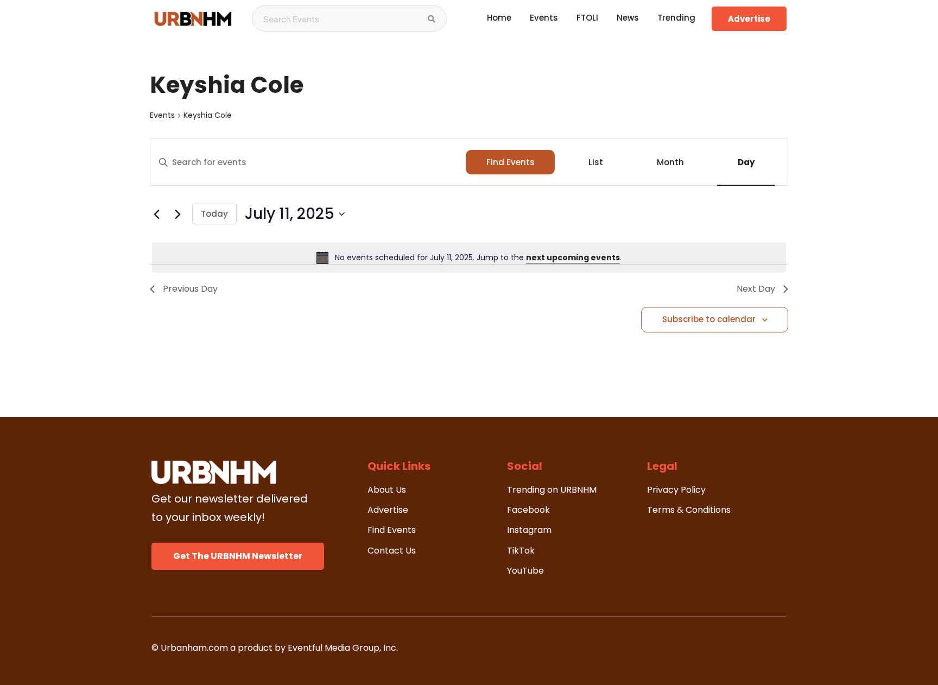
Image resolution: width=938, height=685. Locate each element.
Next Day (756, 288)
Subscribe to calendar (709, 319)
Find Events (510, 162)
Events (162, 115)
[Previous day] (156, 214)
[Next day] (177, 214)
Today (214, 213)
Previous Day (190, 288)
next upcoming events (573, 257)
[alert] (469, 257)
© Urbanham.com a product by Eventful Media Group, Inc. (274, 648)
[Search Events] (431, 19)
